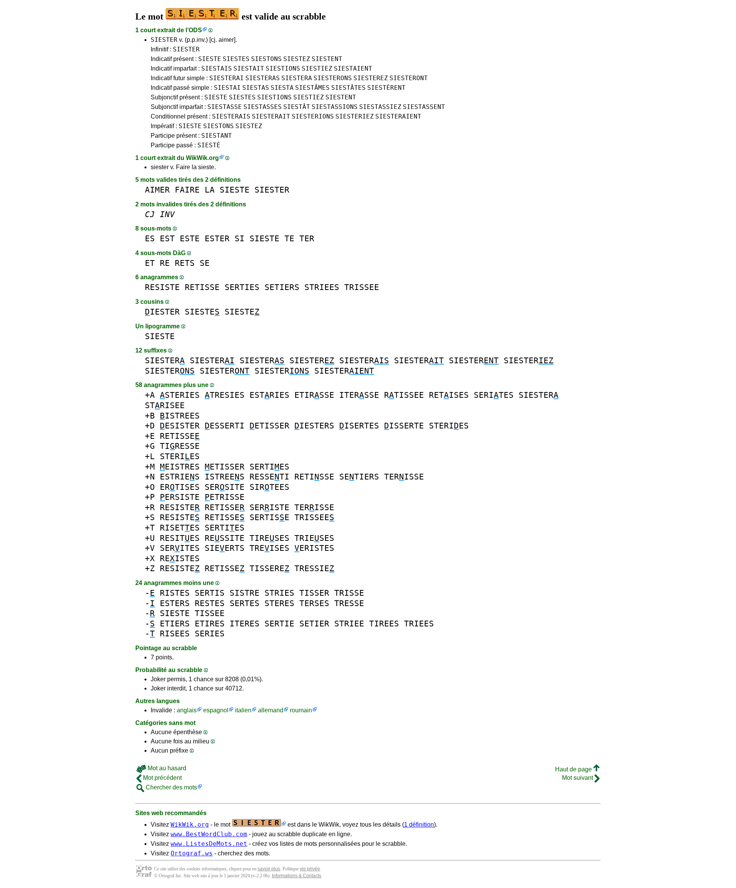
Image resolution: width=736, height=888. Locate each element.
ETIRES (210, 623)
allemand (270, 710)
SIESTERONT (408, 78)
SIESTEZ (296, 59)
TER (306, 238)
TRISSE (349, 593)
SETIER (314, 623)
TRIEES (419, 623)
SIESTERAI (226, 78)
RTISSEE (404, 395)
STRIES (279, 593)
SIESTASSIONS (335, 106)
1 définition (419, 824)
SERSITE (225, 487)
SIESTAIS (216, 68)
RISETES (180, 527)
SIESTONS (266, 59)
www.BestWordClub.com (209, 834)
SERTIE (279, 623)
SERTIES (242, 287)
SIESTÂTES (348, 87)
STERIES (180, 395)
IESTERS (314, 425)
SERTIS (210, 593)
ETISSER (269, 425)
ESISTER (180, 425)
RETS (185, 263)
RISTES (175, 593)
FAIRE (187, 189)
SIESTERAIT (271, 116)
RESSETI (269, 476)
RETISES (449, 395)
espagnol (215, 710)
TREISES (269, 548)
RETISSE (202, 287)
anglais (187, 710)
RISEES (175, 633)
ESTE (190, 238)
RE (165, 263)
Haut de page (574, 769)
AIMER (157, 189)
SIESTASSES (262, 106)
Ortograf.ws (192, 853)
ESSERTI (225, 425)
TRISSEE (361, 287)
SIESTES (236, 59)
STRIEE (349, 623)
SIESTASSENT (424, 106)
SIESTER (164, 39)
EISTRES (180, 466)
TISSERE (269, 568)
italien (243, 710)
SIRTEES (269, 487)
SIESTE (209, 59)
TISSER (314, 593)
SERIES (210, 633)
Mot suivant (578, 777)
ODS (195, 30)
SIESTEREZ (370, 78)
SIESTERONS (333, 78)
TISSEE (210, 613)
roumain (301, 710)
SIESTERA (296, 78)
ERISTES (314, 548)
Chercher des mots (170, 787)
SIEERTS (225, 548)
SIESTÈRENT (386, 87)
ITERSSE (359, 395)
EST (167, 238)
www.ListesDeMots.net (209, 843)
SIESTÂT (296, 106)
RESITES (180, 538)
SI (240, 238)
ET (150, 263)
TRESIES (225, 395)
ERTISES (180, 487)
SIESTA (282, 87)
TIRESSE (180, 446)
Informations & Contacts (296, 875)
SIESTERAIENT (398, 116)
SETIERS (281, 287)
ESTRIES (269, 395)
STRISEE (165, 405)
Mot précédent (161, 777)
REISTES (180, 558)
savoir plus (269, 869)
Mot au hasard (166, 768)
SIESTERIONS (313, 116)
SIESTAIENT (353, 68)
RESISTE (162, 287)
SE (205, 263)
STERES (279, 603)
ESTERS (175, 603)
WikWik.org (202, 158)
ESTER (217, 238)
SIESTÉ (208, 145)
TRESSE (349, 603)
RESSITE (225, 538)
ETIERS (175, 623)
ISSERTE (404, 425)
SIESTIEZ (317, 68)
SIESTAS (255, 87)
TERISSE (404, 476)
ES (150, 238)
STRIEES (321, 287)
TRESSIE (314, 568)
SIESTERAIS (231, 116)
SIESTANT (216, 135)
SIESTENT (327, 59)
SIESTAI (227, 87)
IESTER (162, 311)
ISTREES (180, 415)
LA (210, 189)
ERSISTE (180, 497)
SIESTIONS (283, 68)
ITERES (245, 623)
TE (289, 238)
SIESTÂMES (312, 87)
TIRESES (269, 538)
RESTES (210, 603)
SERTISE (269, 517)
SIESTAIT (248, 68)
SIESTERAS (262, 78)
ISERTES (359, 425)
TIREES (384, 623)
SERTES (245, 603)
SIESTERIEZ (354, 116)
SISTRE (245, 593)
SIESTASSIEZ (380, 106)
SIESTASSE (224, 106)
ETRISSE (225, 497)
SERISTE (269, 507)
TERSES (314, 603)
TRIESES (314, 538)
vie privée (310, 869)
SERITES (494, 395)
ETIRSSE (314, 395)
